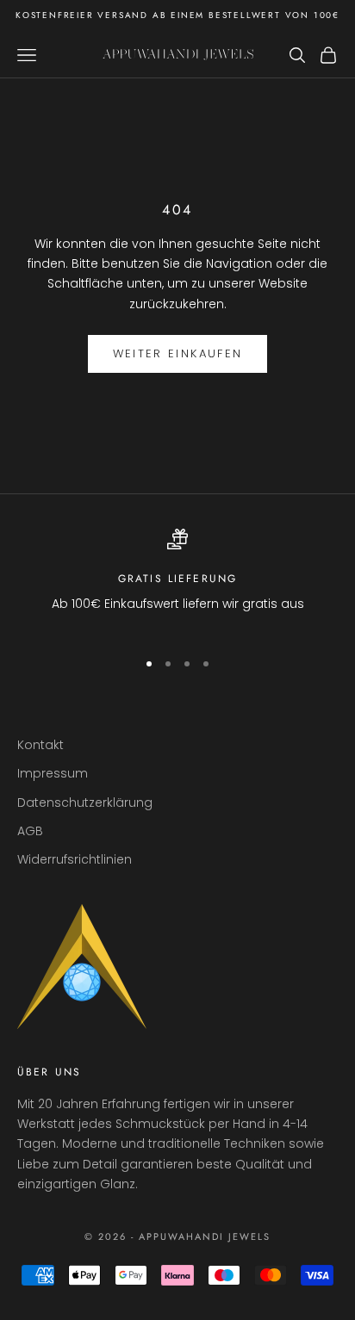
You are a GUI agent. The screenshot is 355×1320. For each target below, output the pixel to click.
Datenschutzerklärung (85, 802)
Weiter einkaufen (177, 353)
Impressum (52, 773)
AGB (30, 831)
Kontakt (40, 744)
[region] (177, 582)
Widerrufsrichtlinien (74, 859)
